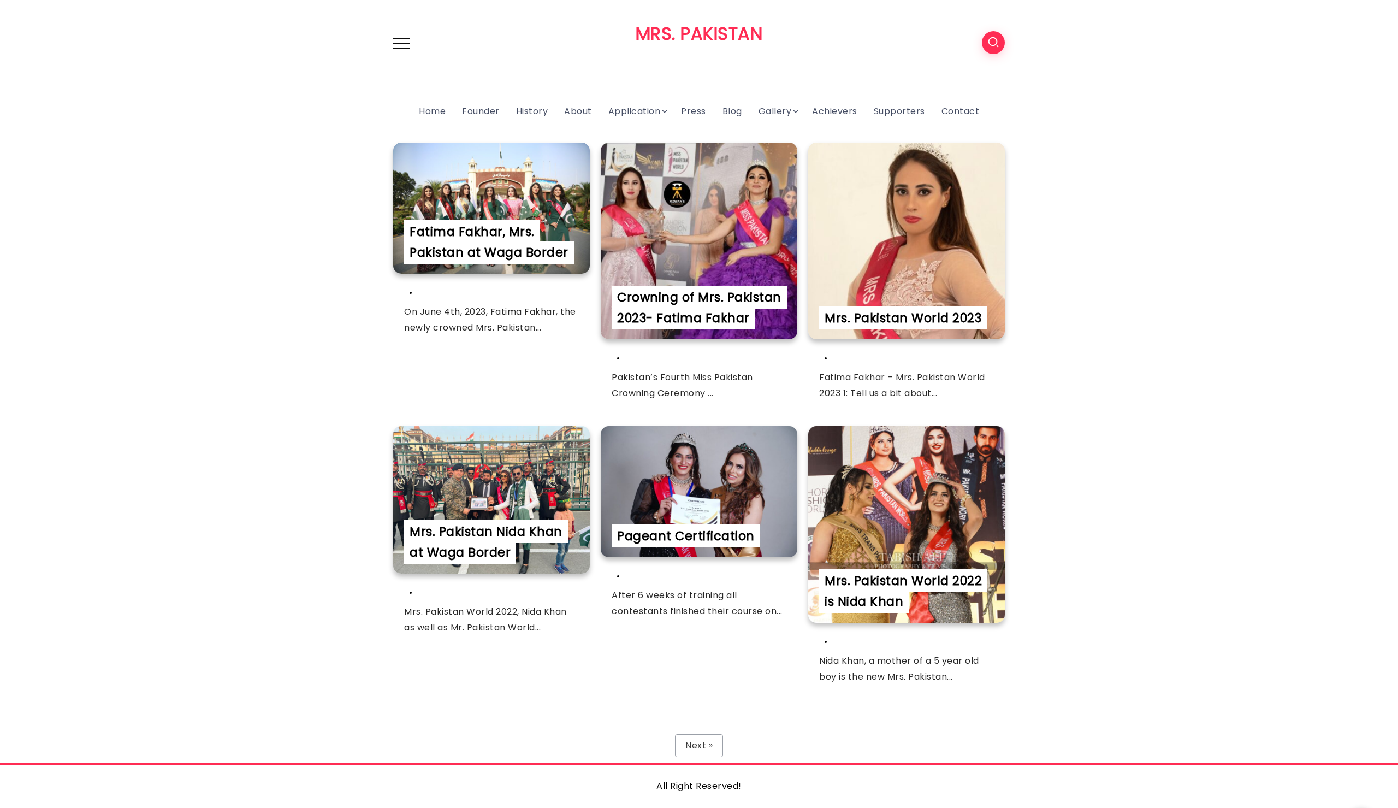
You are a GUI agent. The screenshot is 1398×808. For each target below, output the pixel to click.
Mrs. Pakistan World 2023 (903, 318)
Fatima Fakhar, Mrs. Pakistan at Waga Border (489, 242)
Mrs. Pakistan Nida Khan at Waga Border (486, 542)
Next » (699, 745)
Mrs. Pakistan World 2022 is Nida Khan (903, 591)
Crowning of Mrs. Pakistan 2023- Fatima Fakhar (699, 307)
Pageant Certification (686, 536)
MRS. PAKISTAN (699, 33)
